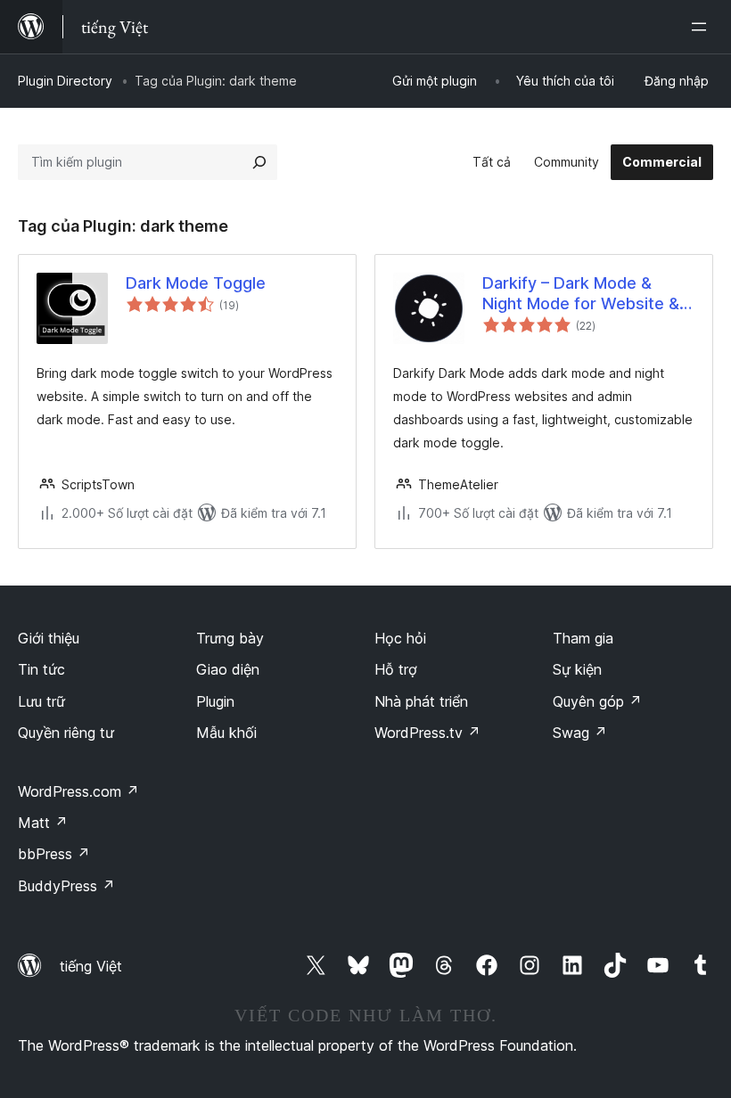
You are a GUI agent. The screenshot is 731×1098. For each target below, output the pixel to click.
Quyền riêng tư (66, 733)
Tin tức (41, 669)
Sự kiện (577, 669)
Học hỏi (400, 638)
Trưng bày (230, 638)
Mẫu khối (226, 733)
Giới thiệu (48, 638)
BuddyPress (66, 886)
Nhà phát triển (421, 701)
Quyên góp (597, 701)
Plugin (215, 701)
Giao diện (227, 669)
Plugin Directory (65, 80)
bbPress (54, 854)
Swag (580, 733)
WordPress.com (78, 791)
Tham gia (583, 638)
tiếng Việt (91, 966)
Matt (43, 823)
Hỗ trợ (395, 669)
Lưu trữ (41, 701)
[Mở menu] (702, 26)
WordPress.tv (427, 733)
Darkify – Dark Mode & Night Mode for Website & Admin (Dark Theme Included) (580, 294)
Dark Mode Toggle (196, 283)
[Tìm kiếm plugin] (259, 162)
